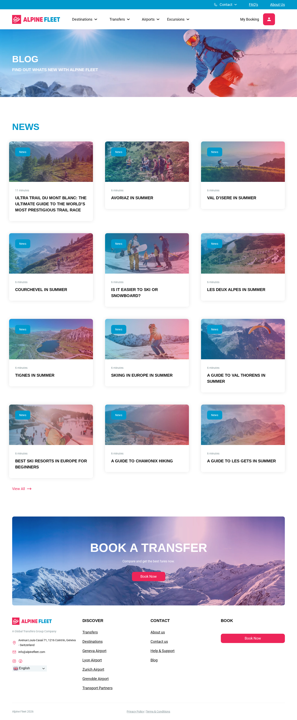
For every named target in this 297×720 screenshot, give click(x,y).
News (22, 152)
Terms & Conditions (158, 711)
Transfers (90, 632)
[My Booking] (269, 19)
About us (158, 632)
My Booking (249, 19)
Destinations (92, 641)
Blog (154, 660)
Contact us (159, 641)
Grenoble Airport (95, 679)
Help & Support (163, 651)
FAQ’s (253, 4)
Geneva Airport (94, 651)
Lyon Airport (92, 660)
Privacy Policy (135, 711)
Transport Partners (97, 688)
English (24, 668)
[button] (84, 19)
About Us (277, 4)
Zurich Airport (93, 669)
